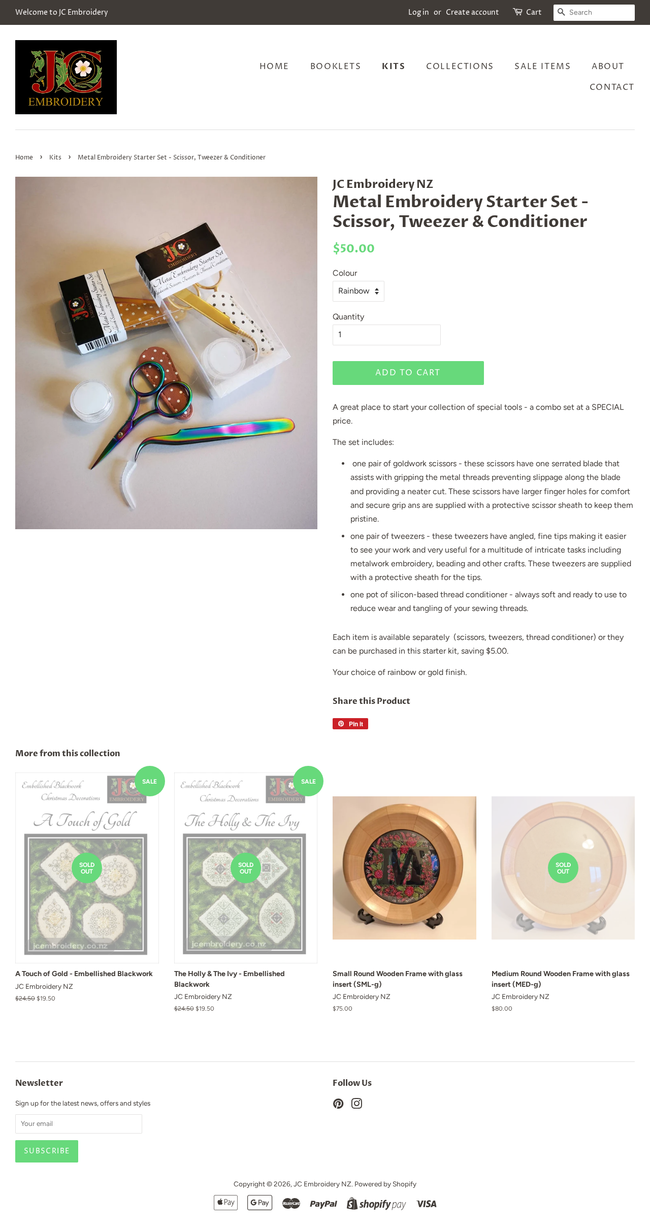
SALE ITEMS (542, 66)
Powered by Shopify (385, 1184)
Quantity (348, 316)
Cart (534, 12)
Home (274, 66)
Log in (418, 12)
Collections (460, 66)
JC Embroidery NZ (322, 1184)
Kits (393, 66)
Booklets (336, 66)
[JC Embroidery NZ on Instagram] (356, 1106)
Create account (472, 12)
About (608, 66)
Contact (612, 87)
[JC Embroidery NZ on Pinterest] (338, 1106)
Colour (345, 273)
